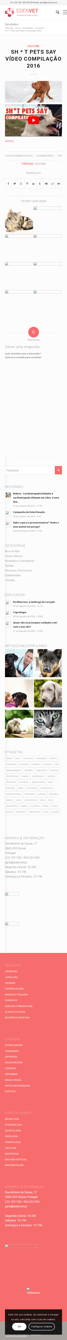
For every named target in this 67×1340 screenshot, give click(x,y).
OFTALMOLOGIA (13, 1124)
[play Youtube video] (33, 120)
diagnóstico (41, 770)
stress (46, 806)
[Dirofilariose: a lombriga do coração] (19, 664)
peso (18, 800)
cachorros (28, 758)
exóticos (51, 776)
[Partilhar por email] (59, 184)
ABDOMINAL (11, 1074)
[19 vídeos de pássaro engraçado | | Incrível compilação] (19, 220)
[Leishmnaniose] (48, 694)
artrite (9, 758)
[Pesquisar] (55, 12)
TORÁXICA (10, 1068)
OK (19, 1326)
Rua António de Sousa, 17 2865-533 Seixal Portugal (21, 848)
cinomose (11, 764)
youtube (40, 164)
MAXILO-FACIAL (13, 1080)
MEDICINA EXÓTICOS (16, 1159)
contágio (35, 764)
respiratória (12, 806)
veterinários (34, 812)
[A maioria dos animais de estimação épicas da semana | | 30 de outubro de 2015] (19, 304)
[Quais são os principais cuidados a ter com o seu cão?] (19, 694)
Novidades (11, 24)
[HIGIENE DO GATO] (19, 724)
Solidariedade (13, 575)
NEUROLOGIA (12, 1119)
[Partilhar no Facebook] (8, 184)
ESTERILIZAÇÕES (14, 1045)
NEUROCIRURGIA (14, 1062)
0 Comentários (45, 155)
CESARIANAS (12, 1051)
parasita (42, 794)
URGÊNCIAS (11, 971)
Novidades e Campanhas (19, 560)
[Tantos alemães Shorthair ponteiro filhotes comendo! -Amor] (47, 220)
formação (23, 782)
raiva (42, 800)
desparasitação (14, 770)
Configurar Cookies (41, 1326)
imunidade (32, 788)
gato (50, 782)
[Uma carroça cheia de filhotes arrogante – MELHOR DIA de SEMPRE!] (47, 304)
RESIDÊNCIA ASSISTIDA (17, 1017)
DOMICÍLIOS (11, 1000)
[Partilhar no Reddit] (52, 184)
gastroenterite (38, 782)
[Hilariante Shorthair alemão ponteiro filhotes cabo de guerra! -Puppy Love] (19, 276)
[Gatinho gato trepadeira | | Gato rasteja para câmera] (19, 248)
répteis (24, 806)
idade (20, 788)
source (9, 141)
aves (17, 758)
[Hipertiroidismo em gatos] (48, 724)
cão (56, 764)
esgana (24, 776)
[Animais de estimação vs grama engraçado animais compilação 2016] (47, 276)
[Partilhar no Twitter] (15, 184)
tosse (54, 806)
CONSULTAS (11, 977)
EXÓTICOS (10, 1091)
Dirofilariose (12, 776)
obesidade (30, 794)
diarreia (54, 770)
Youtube (33, 46)
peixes (10, 800)
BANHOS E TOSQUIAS (16, 994)
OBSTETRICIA (12, 1153)
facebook (11, 782)
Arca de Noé (12, 551)
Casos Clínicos (14, 556)
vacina (10, 812)
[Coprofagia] (48, 664)
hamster (10, 788)
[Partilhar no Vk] (46, 184)
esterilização (38, 776)
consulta (24, 764)
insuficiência (46, 788)
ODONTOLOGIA (13, 1130)
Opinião (9, 565)
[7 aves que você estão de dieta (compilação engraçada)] (47, 248)
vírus (46, 812)
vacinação (21, 812)
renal (50, 800)
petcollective (30, 800)
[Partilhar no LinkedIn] (34, 184)
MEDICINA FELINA (14, 1165)
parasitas (53, 794)
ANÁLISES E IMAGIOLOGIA (19, 1006)
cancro (53, 758)
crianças (47, 764)
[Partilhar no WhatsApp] (21, 184)
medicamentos (14, 794)
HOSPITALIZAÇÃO (14, 988)
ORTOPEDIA (11, 1056)
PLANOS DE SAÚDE (15, 1012)
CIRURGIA (10, 983)
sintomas (35, 806)
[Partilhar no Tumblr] (40, 184)
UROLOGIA (10, 1148)
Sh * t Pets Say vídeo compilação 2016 (33, 59)
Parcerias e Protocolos (18, 570)
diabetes (28, 770)
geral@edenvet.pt (16, 862)
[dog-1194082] (33, 92)
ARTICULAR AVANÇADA (17, 1085)
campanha (41, 758)
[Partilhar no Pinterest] (27, 184)
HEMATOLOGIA (13, 1142)
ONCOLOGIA (11, 1136)
